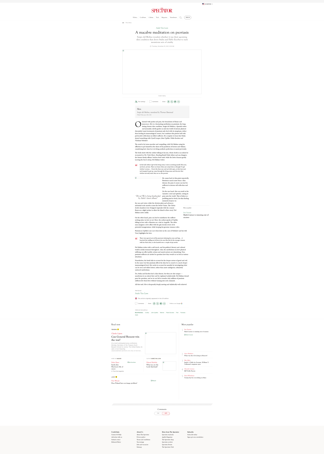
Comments (155, 101)
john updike (154, 312)
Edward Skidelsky (151, 362)
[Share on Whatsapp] (175, 101)
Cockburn (143, 17)
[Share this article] (178, 101)
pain (177, 312)
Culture (151, 17)
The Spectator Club (168, 447)
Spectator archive (167, 442)
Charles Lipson (116, 333)
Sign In (188, 17)
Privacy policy (141, 437)
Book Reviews (139, 312)
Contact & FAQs (116, 435)
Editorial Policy (116, 442)
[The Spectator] (162, 10)
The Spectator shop (168, 440)
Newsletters (173, 17)
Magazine (164, 17)
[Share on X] (171, 101)
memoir (162, 312)
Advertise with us (116, 437)
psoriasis (182, 312)
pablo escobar (170, 312)
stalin (136, 315)
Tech (157, 17)
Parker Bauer (115, 362)
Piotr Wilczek (115, 381)
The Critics (128, 22)
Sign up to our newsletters (195, 437)
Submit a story (115, 440)
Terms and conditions (143, 440)
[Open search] (180, 17)
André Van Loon (141, 293)
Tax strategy (140, 442)
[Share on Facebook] (168, 101)
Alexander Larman (189, 369)
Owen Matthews (188, 353)
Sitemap (139, 447)
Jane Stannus (187, 213)
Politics (135, 17)
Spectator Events (167, 444)
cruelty (147, 312)
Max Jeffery (187, 360)
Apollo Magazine (167, 437)
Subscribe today (192, 435)
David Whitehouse (189, 376)
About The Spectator (143, 435)
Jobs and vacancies (142, 444)
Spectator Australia (168, 435)
